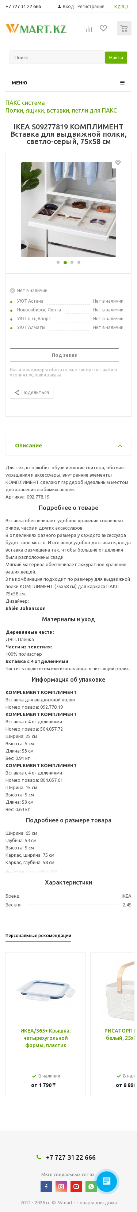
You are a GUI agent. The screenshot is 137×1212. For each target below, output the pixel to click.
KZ (117, 6)
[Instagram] (61, 1186)
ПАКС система (25, 102)
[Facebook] (46, 1186)
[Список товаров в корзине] (125, 33)
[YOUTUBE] (76, 1186)
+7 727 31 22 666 (23, 6)
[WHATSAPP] (91, 1186)
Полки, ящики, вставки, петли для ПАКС (61, 110)
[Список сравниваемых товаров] (89, 31)
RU (125, 6)
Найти (116, 57)
